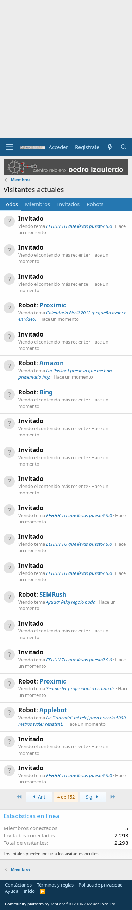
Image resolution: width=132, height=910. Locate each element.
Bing (46, 392)
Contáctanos (18, 885)
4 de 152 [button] (66, 797)
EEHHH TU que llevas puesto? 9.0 (79, 226)
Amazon (51, 363)
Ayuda (11, 891)
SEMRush (52, 594)
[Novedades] (110, 147)
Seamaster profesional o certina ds (80, 688)
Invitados (68, 204)
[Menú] (9, 147)
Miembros (37, 204)
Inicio (29, 891)
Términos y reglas (55, 885)
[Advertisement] (66, 69)
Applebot (53, 710)
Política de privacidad (100, 885)
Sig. (90, 797)
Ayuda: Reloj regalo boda (70, 602)
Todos (11, 204)
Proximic (52, 305)
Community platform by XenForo (61, 903)
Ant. (41, 797)
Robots (95, 204)
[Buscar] (124, 147)
